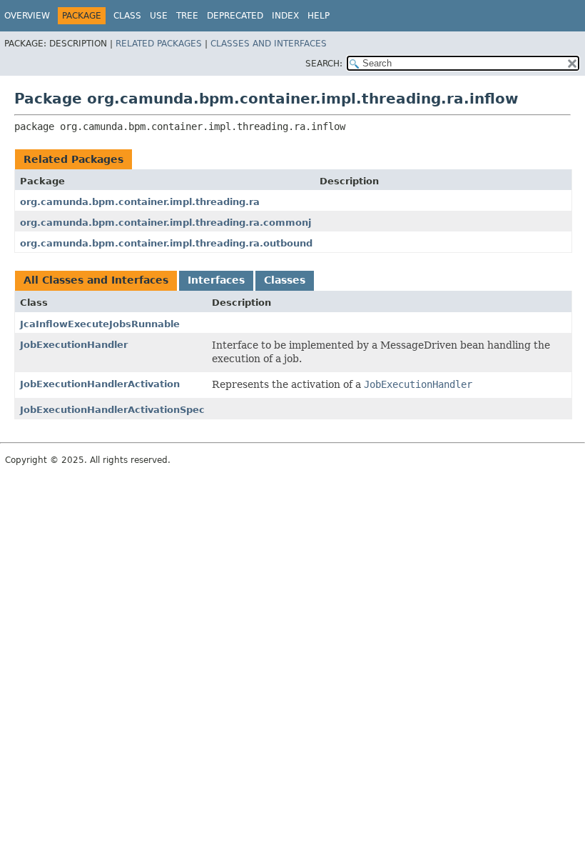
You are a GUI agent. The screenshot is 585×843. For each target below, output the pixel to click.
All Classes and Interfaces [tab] (96, 280)
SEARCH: (323, 64)
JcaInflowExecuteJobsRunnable (100, 324)
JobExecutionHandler (74, 344)
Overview (27, 16)
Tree (187, 16)
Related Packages (159, 44)
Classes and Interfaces (268, 44)
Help (318, 16)
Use (159, 16)
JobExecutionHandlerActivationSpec (112, 409)
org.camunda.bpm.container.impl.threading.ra (140, 201)
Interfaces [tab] (216, 280)
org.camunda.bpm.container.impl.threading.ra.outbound (166, 243)
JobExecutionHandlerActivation (100, 384)
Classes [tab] (284, 280)
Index (285, 16)
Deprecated (235, 16)
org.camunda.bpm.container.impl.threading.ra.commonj (165, 222)
